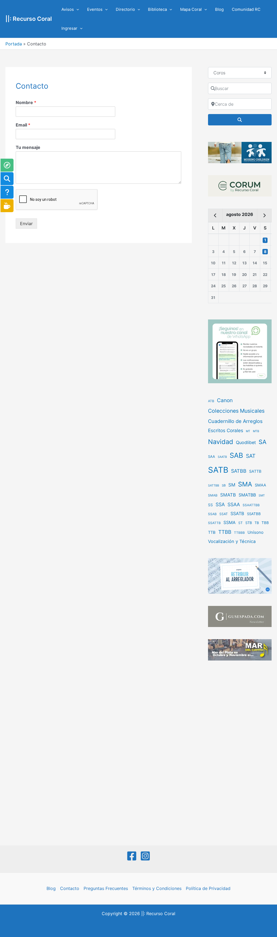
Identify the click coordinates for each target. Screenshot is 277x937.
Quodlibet (246, 442)
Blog (219, 9)
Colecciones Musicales (236, 411)
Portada (13, 43)
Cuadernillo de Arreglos (235, 421)
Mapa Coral (191, 9)
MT (248, 431)
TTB (212, 532)
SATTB (255, 471)
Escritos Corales (225, 430)
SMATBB (247, 495)
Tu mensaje (28, 147)
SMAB (212, 495)
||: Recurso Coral (28, 18)
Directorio (125, 9)
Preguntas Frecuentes (106, 888)
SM (231, 485)
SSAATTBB (251, 505)
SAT (251, 456)
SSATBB (254, 514)
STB (248, 523)
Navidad (220, 442)
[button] (76, 9)
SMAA (260, 485)
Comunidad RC (246, 9)
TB (257, 523)
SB (224, 485)
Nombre (26, 102)
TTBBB (239, 533)
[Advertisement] (240, 753)
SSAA (233, 504)
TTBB (224, 532)
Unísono (255, 532)
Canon (225, 400)
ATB (211, 401)
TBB (265, 523)
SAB (236, 455)
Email (23, 125)
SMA (245, 484)
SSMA (229, 522)
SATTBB (213, 485)
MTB (256, 431)
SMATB (228, 495)
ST (240, 523)
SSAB (212, 514)
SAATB (222, 457)
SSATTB (214, 523)
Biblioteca (157, 9)
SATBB (238, 471)
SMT (262, 495)
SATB (218, 470)
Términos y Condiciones (157, 888)
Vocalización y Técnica (232, 541)
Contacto (69, 888)
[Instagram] (145, 856)
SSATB (237, 513)
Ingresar (69, 28)
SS (210, 505)
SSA (220, 504)
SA (262, 441)
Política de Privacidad (208, 888)
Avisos (67, 9)
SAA (211, 456)
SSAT (223, 514)
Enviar (26, 223)
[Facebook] (132, 856)
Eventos (95, 9)
